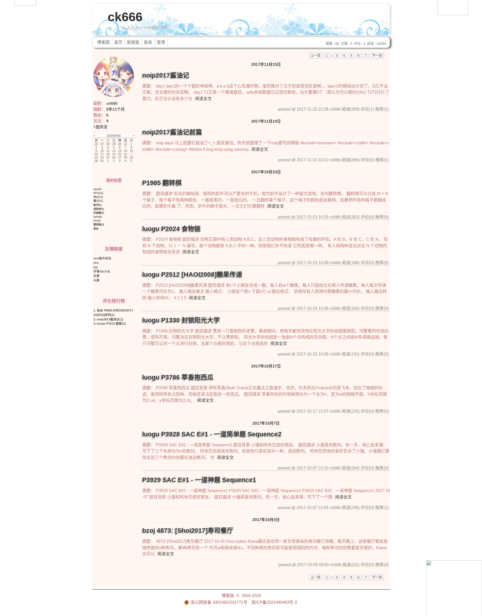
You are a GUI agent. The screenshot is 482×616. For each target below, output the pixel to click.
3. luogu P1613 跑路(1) (109, 323)
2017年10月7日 (266, 423)
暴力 (98, 200)
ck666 (125, 17)
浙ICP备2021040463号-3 (274, 602)
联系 (148, 42)
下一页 (377, 56)
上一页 (315, 56)
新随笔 (133, 42)
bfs (96, 220)
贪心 (98, 196)
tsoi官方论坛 (102, 258)
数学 (97, 204)
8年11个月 (115, 109)
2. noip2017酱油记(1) (108, 319)
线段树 (98, 208)
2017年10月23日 (266, 172)
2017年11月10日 (266, 121)
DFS (98, 192)
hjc (95, 267)
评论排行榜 (114, 301)
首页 (118, 42)
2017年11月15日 (266, 64)
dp (97, 189)
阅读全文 (203, 98)
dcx (96, 262)
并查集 (98, 212)
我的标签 (114, 180)
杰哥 (96, 275)
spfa (97, 216)
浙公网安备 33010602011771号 (219, 602)
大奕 (96, 280)
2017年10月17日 (266, 366)
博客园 (103, 42)
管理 (161, 42)
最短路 (98, 224)
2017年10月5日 (266, 520)
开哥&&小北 (101, 271)
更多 (95, 228)
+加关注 (100, 127)
